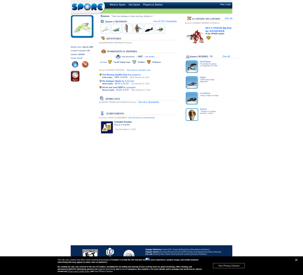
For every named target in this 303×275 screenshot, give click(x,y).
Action (191, 252)
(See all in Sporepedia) (148, 102)
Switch (165, 249)
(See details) (149, 57)
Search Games (183, 254)
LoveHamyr (205, 93)
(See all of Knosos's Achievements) (141, 118)
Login (228, 4)
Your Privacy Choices (228, 265)
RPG (185, 252)
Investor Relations (199, 254)
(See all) (228, 18)
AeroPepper (205, 61)
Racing (163, 252)
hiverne (203, 109)
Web (182, 249)
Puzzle (179, 252)
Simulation (208, 252)
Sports (217, 252)
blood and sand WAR (112, 87)
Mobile (205, 249)
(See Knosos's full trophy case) (139, 70)
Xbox (187, 249)
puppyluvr (136, 75)
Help (222, 4)
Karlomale (129, 81)
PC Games (174, 249)
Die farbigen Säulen (112, 81)
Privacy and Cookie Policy (79, 271)
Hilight (203, 77)
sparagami (131, 87)
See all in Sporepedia (165, 21)
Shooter (171, 252)
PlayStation (196, 249)
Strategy (198, 252)
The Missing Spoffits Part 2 (115, 75)
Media (155, 254)
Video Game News (168, 254)
